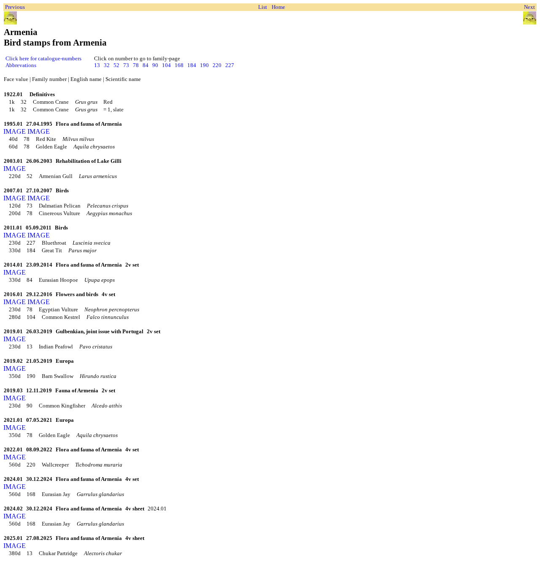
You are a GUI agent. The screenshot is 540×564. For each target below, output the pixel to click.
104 (166, 65)
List (262, 7)
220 (217, 65)
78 (136, 65)
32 (107, 65)
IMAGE (14, 131)
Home (278, 7)
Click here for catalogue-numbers (43, 58)
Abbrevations (20, 65)
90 (155, 65)
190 (204, 65)
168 (179, 65)
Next (529, 7)
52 (116, 65)
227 (229, 65)
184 (191, 65)
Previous (15, 7)
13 (97, 65)
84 (145, 65)
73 (126, 65)
